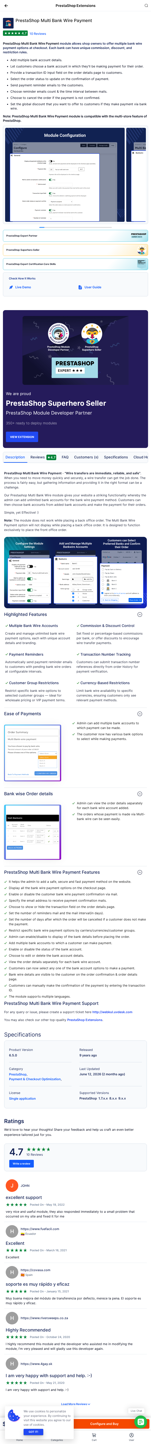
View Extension (22, 437)
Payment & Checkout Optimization (35, 1079)
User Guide (93, 287)
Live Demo (23, 287)
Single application (22, 1098)
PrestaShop (18, 1074)
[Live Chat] (140, 1421)
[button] (5, 5)
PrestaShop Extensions (84, 1020)
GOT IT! (33, 1431)
